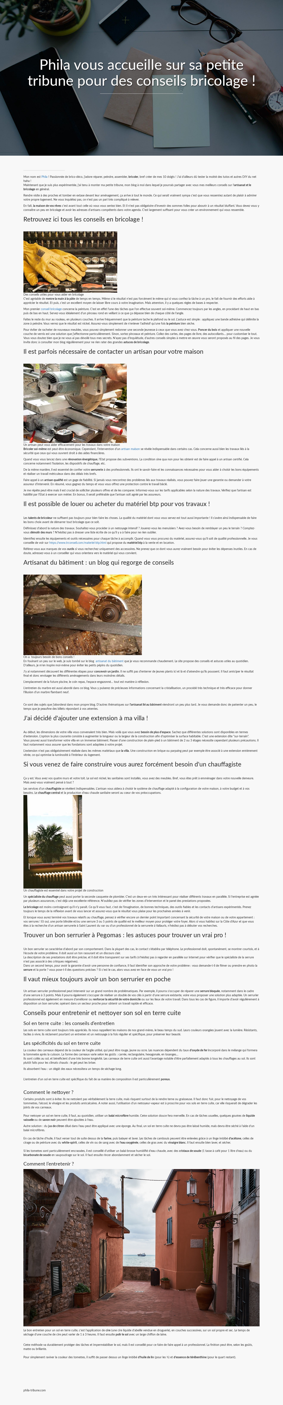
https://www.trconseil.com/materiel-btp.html (77, 542)
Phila (44, 177)
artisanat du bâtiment (109, 661)
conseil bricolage (51, 309)
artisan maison (130, 449)
